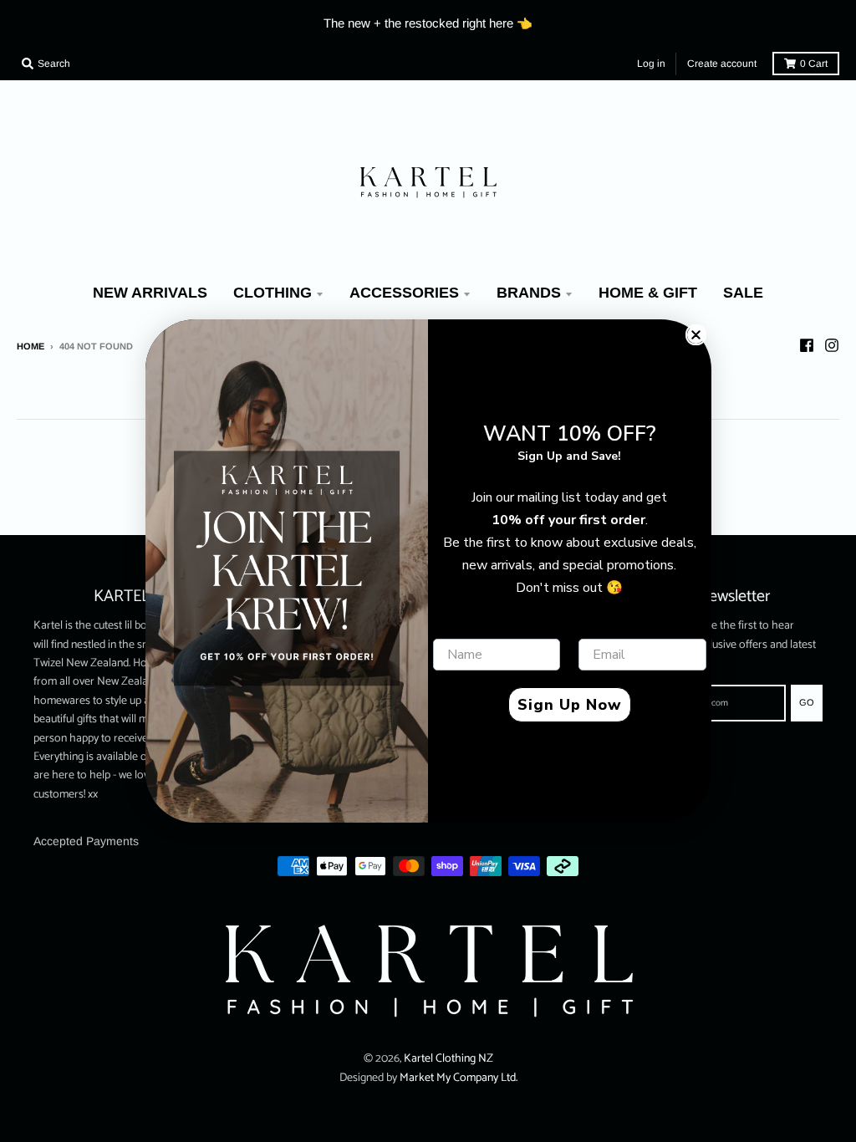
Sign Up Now (569, 705)
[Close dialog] (696, 335)
